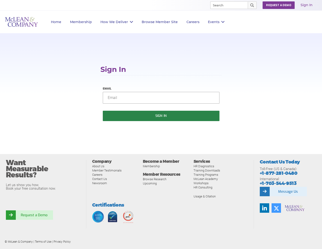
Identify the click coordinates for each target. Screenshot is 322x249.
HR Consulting (203, 187)
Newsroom (99, 183)
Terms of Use (43, 241)
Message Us (288, 191)
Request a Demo (34, 215)
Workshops (201, 183)
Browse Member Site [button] (160, 22)
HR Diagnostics (204, 166)
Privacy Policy (62, 241)
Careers (97, 174)
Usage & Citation (205, 196)
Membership (81, 22)
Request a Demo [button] (278, 5)
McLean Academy (206, 179)
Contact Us (99, 179)
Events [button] (213, 22)
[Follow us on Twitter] (276, 208)
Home (56, 22)
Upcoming (150, 183)
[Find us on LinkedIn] (264, 208)
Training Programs (206, 174)
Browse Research (154, 179)
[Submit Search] (252, 5)
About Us (98, 166)
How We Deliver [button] (114, 22)
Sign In (307, 5)
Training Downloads (207, 170)
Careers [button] (192, 22)
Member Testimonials (107, 170)
